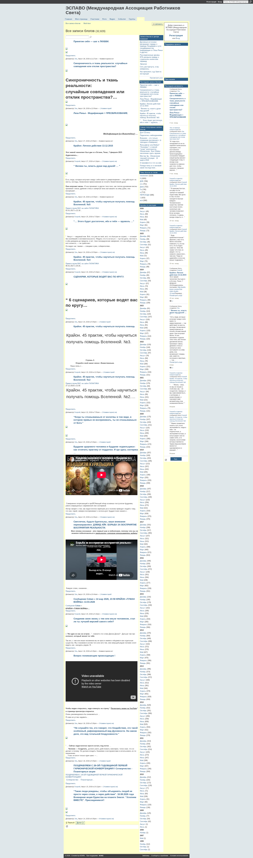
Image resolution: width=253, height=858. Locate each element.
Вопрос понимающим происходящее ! (94, 655)
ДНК (141, 181)
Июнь (142, 217)
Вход (220, 2)
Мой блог (87, 23)
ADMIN (82, 856)
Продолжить (71, 56)
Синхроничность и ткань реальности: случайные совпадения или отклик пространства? (149, 93)
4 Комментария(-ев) (109, 217)
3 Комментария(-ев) (107, 517)
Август (142, 211)
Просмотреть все (156, 78)
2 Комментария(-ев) (109, 161)
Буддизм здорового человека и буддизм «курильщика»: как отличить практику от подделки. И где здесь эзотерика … (106, 449)
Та (141, 189)
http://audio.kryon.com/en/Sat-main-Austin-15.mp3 (178, 290)
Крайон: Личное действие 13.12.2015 (93, 145)
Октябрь (143, 242)
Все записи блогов (73, 23)
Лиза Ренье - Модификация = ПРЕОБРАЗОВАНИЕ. (101, 113)
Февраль (143, 228)
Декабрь (143, 236)
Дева (142, 187)
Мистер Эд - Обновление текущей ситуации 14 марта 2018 (150, 158)
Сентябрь (143, 245)
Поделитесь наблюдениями (151, 135)
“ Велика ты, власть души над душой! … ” (97, 166)
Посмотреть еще (176, 295)
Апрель (143, 222)
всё (141, 200)
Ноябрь (143, 239)
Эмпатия (143, 64)
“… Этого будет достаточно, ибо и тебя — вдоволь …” (104, 221)
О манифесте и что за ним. (151, 163)
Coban (78, 606)
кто (141, 184)
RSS (67, 826)
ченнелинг (144, 176)
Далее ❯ (80, 823)
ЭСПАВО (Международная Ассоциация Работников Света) (123, 10)
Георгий (77, 161)
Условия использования (179, 856)
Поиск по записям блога (91, 37)
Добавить (158, 24)
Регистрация (211, 2)
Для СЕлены (145, 133)
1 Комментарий (105, 108)
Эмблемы (145, 856)
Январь (143, 231)
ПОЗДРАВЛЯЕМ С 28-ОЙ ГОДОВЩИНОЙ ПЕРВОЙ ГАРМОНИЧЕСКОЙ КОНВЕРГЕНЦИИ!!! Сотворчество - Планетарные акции (103, 768)
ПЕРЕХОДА (145, 195)
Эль (75, 59)
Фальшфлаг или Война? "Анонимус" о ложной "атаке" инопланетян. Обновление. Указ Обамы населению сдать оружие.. (150, 149)
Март (142, 225)
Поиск (250, 2)
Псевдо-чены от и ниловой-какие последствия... (151, 167)
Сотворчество (72, 780)
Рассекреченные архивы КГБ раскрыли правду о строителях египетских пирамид (150, 58)
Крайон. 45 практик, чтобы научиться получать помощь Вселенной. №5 (150, 115)
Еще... (176, 459)
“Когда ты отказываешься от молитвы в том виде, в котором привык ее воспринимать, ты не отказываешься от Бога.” (105, 420)
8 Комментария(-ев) (106, 819)
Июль (142, 214)
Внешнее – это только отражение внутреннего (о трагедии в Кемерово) (150, 140)
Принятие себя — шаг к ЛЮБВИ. (91, 41)
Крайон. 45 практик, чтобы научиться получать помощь (104, 326)
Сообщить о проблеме (159, 856)
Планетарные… (87, 780)
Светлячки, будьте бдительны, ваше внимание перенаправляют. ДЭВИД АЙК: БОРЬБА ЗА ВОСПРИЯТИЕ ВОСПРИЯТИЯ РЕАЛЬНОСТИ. (105, 524)
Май (141, 220)
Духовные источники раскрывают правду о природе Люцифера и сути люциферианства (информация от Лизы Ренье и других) (151, 47)
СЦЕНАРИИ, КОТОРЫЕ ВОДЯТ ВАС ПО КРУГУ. (99, 276)
